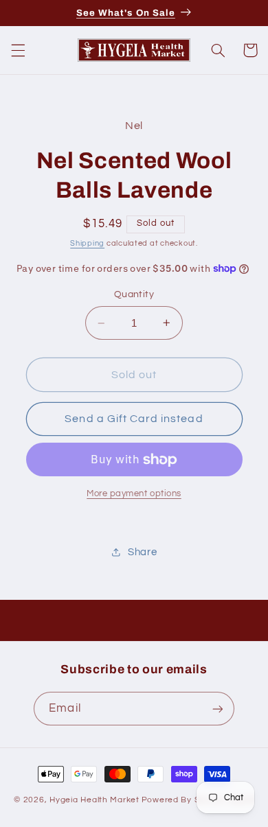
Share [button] (142, 552)
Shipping (87, 243)
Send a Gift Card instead (134, 418)
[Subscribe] (217, 708)
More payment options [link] (134, 493)
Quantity (134, 294)
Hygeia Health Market (94, 800)
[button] (18, 50)
